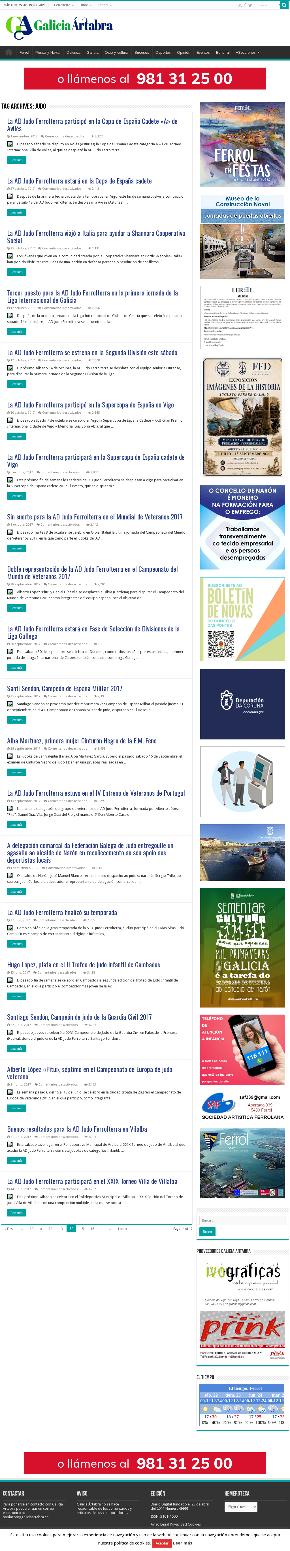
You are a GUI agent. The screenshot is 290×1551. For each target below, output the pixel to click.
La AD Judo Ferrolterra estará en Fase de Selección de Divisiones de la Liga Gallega (93, 632)
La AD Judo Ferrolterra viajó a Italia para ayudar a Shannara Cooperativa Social (96, 236)
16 (92, 1229)
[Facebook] (245, 5)
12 (50, 1229)
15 (82, 1229)
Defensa (73, 52)
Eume (83, 5)
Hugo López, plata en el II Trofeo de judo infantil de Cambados (83, 964)
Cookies (194, 1524)
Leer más (16, 160)
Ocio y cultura (116, 52)
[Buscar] (284, 5)
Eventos (203, 52)
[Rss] (240, 5)
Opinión (183, 52)
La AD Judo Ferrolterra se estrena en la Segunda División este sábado (92, 352)
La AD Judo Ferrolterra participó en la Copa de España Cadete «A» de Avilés (92, 124)
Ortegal (102, 5)
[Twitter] (250, 5)
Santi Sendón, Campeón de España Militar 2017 (64, 688)
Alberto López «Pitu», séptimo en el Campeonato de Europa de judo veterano (89, 1072)
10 (31, 1229)
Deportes (163, 52)
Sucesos (142, 52)
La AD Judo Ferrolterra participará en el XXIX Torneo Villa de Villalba (92, 1181)
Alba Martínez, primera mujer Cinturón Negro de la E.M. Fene (82, 740)
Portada (8, 52)
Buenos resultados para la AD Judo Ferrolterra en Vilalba (77, 1128)
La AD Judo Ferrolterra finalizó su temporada (62, 912)
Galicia (93, 52)
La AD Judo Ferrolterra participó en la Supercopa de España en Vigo (90, 404)
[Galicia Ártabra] (59, 26)
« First (9, 1229)
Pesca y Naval (47, 52)
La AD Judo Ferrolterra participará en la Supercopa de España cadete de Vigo (96, 460)
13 (61, 1229)
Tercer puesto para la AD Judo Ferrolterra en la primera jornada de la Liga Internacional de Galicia (92, 296)
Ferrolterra (62, 5)
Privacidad (178, 1524)
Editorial (223, 52)
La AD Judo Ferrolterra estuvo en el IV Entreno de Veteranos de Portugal (96, 793)
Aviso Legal (160, 1524)
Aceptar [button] (162, 1543)
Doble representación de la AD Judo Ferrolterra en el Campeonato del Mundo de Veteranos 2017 (92, 572)
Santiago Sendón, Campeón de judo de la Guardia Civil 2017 (79, 1016)
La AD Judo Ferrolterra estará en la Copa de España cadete (79, 180)
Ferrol (24, 52)
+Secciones (246, 52)
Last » (122, 1229)
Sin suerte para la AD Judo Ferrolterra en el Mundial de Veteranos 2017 (95, 516)
